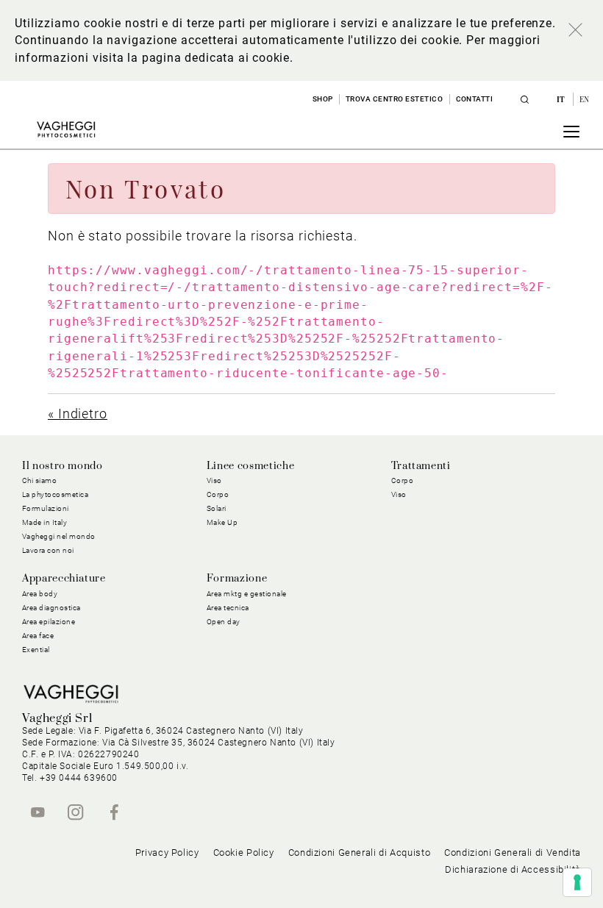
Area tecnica (228, 608)
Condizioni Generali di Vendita (512, 852)
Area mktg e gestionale (247, 594)
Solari (216, 508)
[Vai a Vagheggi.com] (65, 129)
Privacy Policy (167, 852)
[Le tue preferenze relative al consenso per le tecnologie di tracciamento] (577, 882)
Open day (223, 622)
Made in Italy (45, 522)
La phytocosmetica (55, 494)
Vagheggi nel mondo (59, 536)
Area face (38, 636)
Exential (36, 650)
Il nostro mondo (62, 466)
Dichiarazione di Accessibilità (513, 869)
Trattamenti (421, 466)
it (562, 99)
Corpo (402, 480)
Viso (399, 494)
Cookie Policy (243, 852)
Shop (323, 99)
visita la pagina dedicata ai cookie (191, 58)
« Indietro (77, 413)
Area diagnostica (51, 608)
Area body (40, 594)
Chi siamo (39, 480)
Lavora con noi (48, 550)
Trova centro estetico (394, 99)
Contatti (474, 99)
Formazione (237, 578)
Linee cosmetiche (250, 466)
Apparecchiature (64, 578)
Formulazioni (45, 508)
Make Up (222, 522)
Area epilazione (49, 622)
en (584, 99)
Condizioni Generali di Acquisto (359, 852)
